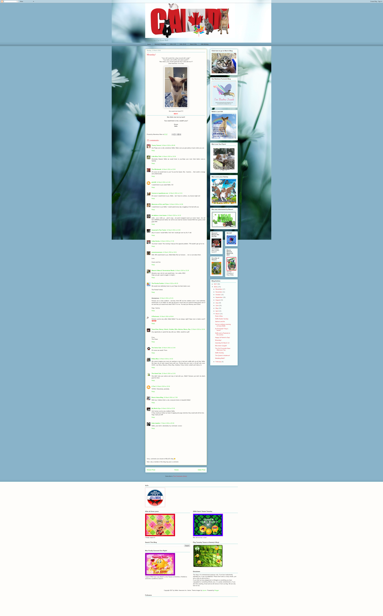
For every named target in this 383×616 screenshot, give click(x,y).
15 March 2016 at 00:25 (171, 283)
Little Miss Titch (156, 156)
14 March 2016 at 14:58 (173, 230)
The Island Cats (156, 373)
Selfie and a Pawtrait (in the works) (222, 334)
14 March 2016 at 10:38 (169, 156)
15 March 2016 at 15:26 (168, 373)
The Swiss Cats (156, 347)
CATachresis (155, 316)
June (217, 305)
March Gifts (193, 44)
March (218, 313)
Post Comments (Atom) (180, 476)
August (218, 300)
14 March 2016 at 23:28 (182, 270)
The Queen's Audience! (222, 355)
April (217, 311)
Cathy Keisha (156, 241)
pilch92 (154, 182)
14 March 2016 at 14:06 (176, 204)
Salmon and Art (220, 321)
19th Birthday (205, 44)
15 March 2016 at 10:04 (198, 329)
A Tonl (154, 386)
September (219, 297)
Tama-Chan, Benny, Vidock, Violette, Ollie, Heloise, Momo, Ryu (171, 329)
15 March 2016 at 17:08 (170, 397)
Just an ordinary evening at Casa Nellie (223, 325)
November (219, 292)
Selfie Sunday (219, 353)
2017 (215, 284)
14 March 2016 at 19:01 (170, 252)
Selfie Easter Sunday (221, 319)
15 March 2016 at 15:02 (166, 359)
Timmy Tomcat (156, 145)
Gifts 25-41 (183, 44)
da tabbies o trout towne (159, 215)
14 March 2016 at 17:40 (167, 241)
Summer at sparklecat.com (160, 193)
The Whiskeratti (156, 169)
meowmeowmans (157, 252)
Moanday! (218, 340)
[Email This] (173, 134)
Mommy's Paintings (160, 44)
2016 (215, 287)
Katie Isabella (156, 423)
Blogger (216, 590)
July (217, 303)
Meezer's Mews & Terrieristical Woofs (163, 270)
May (217, 308)
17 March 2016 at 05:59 (167, 423)
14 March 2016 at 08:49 (168, 145)
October (218, 294)
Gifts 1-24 (173, 44)
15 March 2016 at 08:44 (166, 316)
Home (149, 44)
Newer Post (151, 470)
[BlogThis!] (175, 134)
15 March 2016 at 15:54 (163, 386)
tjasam (204, 590)
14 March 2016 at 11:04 (163, 182)
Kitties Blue (155, 359)
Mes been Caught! (221, 345)
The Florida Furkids (158, 283)
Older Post (201, 470)
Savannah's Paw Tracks (159, 230)
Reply (153, 150)
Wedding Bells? (220, 358)
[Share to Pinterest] (180, 134)
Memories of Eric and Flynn (160, 204)
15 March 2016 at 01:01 (166, 298)
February (219, 361)
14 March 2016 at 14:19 (174, 215)
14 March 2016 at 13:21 (175, 193)
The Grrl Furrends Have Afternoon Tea (222, 349)
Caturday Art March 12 (222, 343)
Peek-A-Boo (219, 316)
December (219, 289)
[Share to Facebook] (178, 134)
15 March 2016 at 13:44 (168, 347)
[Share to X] (176, 134)
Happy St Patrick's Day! (222, 337)
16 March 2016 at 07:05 (168, 408)
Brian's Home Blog (157, 397)
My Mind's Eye (156, 408)
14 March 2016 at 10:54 (168, 169)
